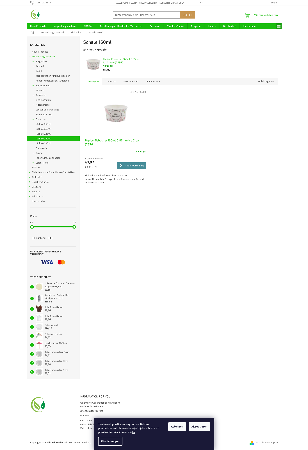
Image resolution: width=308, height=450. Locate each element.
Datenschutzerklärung (91, 411)
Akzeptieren (199, 427)
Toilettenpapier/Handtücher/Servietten (53, 172)
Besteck (40, 66)
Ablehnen (177, 427)
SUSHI (39, 71)
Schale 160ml (43, 139)
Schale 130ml (43, 143)
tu (133, 432)
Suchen (187, 14)
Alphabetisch (153, 81)
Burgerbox (41, 61)
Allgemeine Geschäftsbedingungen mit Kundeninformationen (150, 2)
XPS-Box (40, 90)
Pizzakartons (43, 105)
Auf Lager (43, 238)
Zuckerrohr (42, 148)
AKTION (36, 167)
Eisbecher (41, 119)
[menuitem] (38, 26)
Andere (36, 191)
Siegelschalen (43, 100)
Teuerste (111, 81)
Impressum (86, 420)
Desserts (40, 95)
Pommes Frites (44, 114)
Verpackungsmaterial (43, 56)
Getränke (37, 177)
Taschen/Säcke (40, 182)
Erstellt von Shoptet (267, 442)
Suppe (39, 153)
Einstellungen (110, 441)
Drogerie (37, 187)
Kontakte (85, 415)
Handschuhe (38, 201)
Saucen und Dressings (47, 110)
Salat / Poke (42, 163)
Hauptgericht (43, 85)
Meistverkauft (131, 81)
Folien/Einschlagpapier (48, 158)
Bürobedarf (38, 196)
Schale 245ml (43, 134)
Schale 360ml (43, 124)
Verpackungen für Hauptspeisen (53, 76)
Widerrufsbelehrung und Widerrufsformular (93, 426)
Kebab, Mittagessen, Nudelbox (52, 81)
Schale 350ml (43, 129)
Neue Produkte (40, 52)
